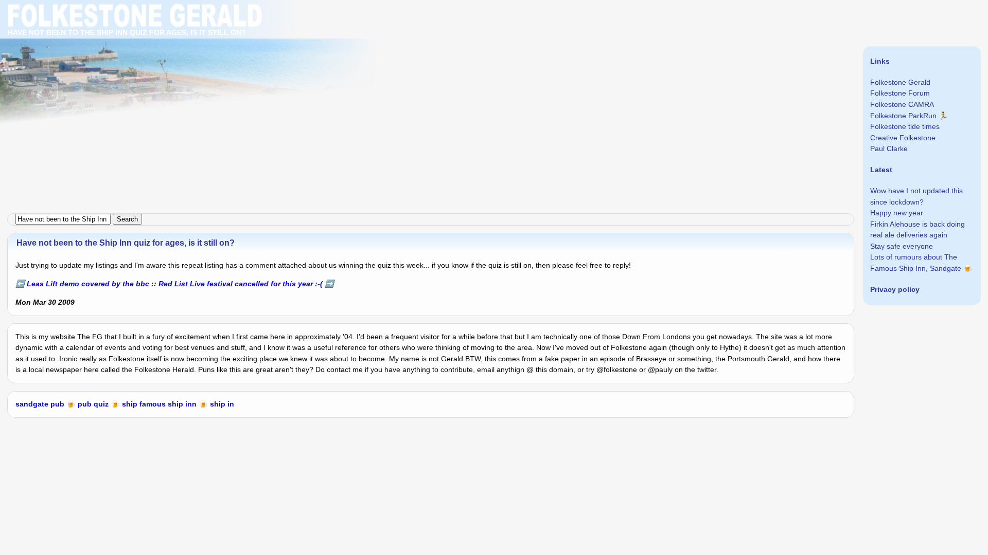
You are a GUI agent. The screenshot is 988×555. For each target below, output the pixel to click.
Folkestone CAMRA (902, 104)
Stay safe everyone (901, 246)
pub (57, 404)
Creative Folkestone (903, 138)
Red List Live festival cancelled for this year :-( (240, 284)
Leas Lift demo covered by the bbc (88, 284)
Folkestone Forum (900, 93)
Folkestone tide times (905, 126)
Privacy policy (895, 289)
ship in (222, 404)
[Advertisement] (308, 72)
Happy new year (896, 213)
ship (129, 404)
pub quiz (93, 404)
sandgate (31, 404)
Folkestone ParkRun (903, 116)
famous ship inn (168, 404)
